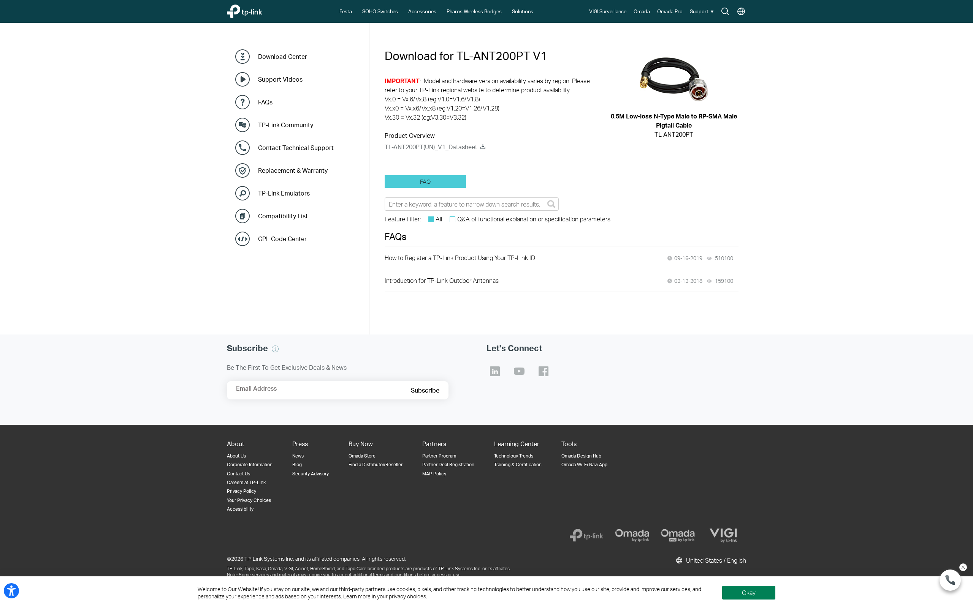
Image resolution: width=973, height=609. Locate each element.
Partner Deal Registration (448, 464)
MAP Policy (434, 473)
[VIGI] (723, 535)
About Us (236, 456)
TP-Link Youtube (519, 371)
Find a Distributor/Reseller (376, 464)
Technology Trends (513, 456)
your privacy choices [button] (401, 596)
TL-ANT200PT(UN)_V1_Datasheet (431, 147)
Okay (749, 592)
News (298, 456)
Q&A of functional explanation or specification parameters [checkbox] (533, 219)
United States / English (715, 560)
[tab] (425, 181)
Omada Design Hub (581, 456)
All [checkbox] (439, 219)
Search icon (725, 11)
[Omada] (632, 535)
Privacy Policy (241, 491)
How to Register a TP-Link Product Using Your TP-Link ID (460, 258)
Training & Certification (518, 464)
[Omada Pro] (677, 535)
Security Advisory (310, 473)
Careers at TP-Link (246, 482)
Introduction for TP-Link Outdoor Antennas (442, 280)
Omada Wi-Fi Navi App (584, 464)
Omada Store (362, 456)
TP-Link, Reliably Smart (259, 9)
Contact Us (238, 473)
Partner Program (439, 456)
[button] (703, 11)
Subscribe (425, 390)
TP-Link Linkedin (494, 371)
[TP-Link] (586, 535)
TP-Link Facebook (543, 371)
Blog (297, 464)
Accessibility (240, 509)
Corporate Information (250, 464)
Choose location (741, 11)
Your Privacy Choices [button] (249, 500)
